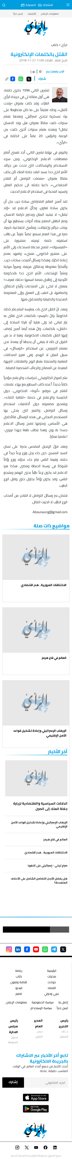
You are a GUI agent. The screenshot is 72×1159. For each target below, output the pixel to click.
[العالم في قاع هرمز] (36, 629)
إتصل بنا (63, 1002)
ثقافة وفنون (18, 982)
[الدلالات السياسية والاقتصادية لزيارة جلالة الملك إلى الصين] (36, 778)
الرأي (64, 45)
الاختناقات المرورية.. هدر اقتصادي (43, 585)
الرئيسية (51, 971)
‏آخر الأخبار (57, 751)
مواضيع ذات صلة (52, 525)
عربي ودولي (51, 994)
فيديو (18, 988)
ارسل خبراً (18, 13)
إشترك (13, 1082)
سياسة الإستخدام (41, 1008)
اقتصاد (51, 988)
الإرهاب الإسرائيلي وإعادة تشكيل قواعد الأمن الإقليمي (39, 733)
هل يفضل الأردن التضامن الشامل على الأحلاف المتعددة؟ (39, 881)
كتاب (19, 976)
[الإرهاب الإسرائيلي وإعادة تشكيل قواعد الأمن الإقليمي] (36, 702)
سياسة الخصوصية (43, 1002)
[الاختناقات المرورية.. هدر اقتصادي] (36, 557)
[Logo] (36, 27)
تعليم (19, 994)
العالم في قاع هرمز (54, 657)
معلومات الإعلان (50, 13)
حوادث (52, 982)
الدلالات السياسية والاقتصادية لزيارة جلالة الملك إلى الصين (40, 806)
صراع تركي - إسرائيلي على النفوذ (47, 866)
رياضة (18, 971)
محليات (51, 976)
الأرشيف (31, 13)
